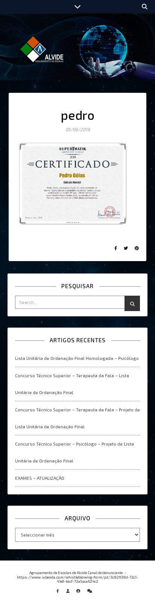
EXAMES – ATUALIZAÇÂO (39, 478)
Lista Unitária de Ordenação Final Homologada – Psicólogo (77, 358)
